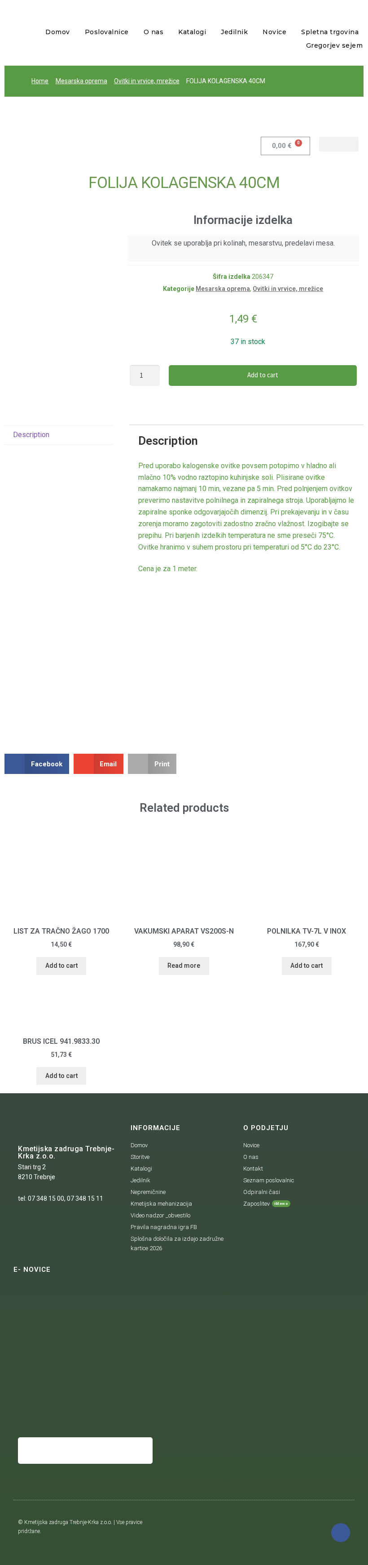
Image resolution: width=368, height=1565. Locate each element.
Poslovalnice (107, 32)
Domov (57, 32)
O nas (154, 32)
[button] (339, 144)
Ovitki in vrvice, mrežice (147, 81)
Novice (274, 32)
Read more (183, 965)
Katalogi (192, 32)
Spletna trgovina (330, 32)
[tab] (59, 435)
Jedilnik (234, 32)
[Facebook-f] (340, 1532)
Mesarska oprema (81, 81)
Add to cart (262, 375)
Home (39, 81)
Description (31, 434)
